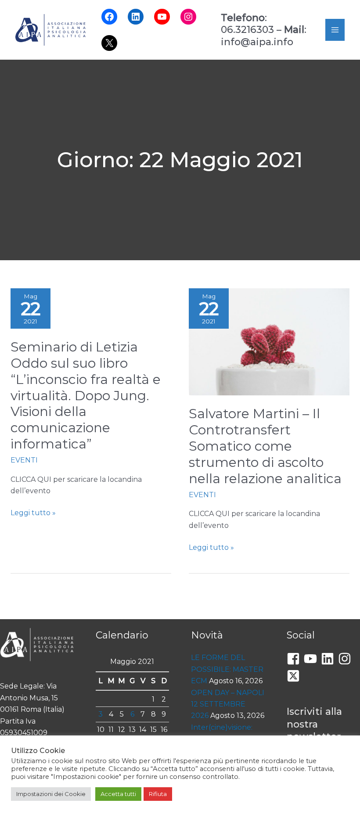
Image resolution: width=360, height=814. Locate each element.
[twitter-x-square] (295, 675)
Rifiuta (158, 793)
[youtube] (312, 658)
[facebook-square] (295, 658)
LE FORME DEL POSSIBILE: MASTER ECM (227, 669)
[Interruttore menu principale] (335, 30)
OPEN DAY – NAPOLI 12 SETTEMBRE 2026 (227, 704)
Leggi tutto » (33, 513)
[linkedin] (329, 658)
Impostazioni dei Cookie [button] (51, 793)
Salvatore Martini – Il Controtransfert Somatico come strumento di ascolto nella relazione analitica (265, 446)
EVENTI (24, 460)
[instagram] (346, 658)
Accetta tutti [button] (118, 793)
